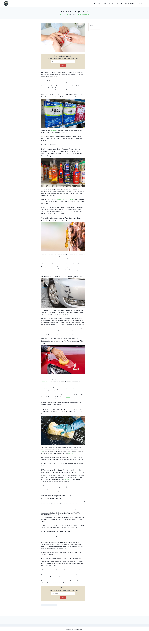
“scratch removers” (46, 381)
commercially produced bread (65, 199)
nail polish (53, 130)
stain (82, 332)
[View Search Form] (144, 3)
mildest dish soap (49, 534)
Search (91, 25)
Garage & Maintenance (83, 14)
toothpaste (68, 479)
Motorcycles (119, 3)
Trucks (104, 3)
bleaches (65, 536)
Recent (140, 3)
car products (78, 256)
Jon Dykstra (65, 14)
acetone (68, 396)
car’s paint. (71, 453)
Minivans (111, 3)
